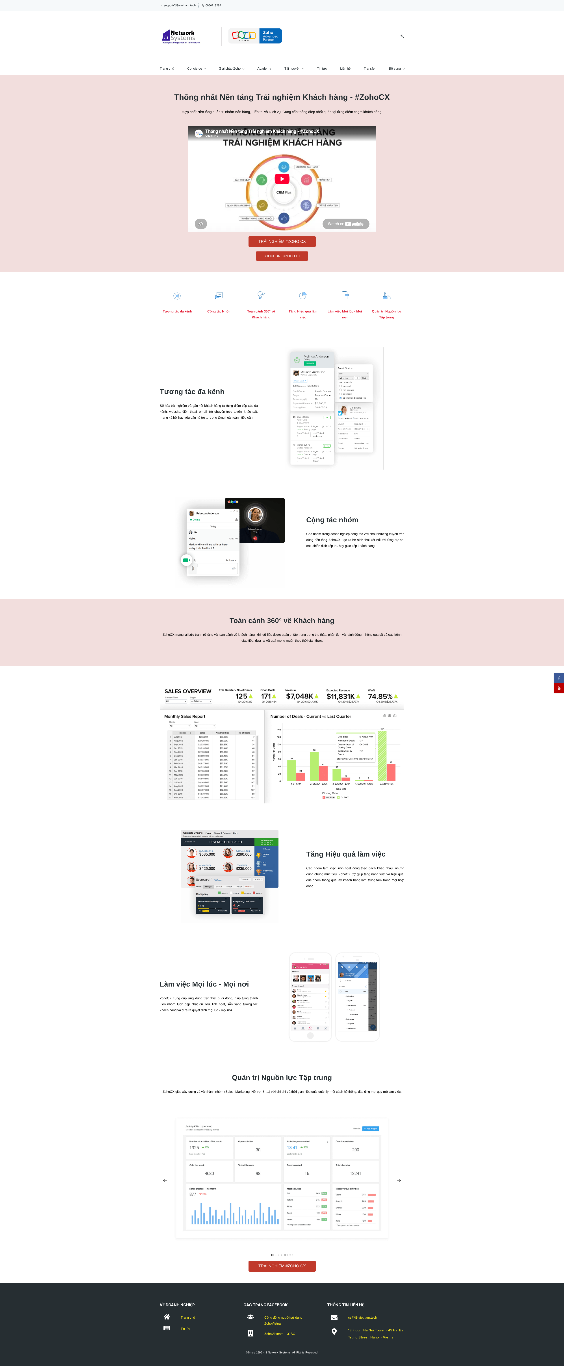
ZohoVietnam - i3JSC (279, 1334)
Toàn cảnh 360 (258, 311)
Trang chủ (167, 68)
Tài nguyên (292, 68)
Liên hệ (345, 68)
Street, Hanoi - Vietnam (377, 1337)
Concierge (194, 68)
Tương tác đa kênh (177, 311)
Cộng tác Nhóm (219, 311)
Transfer (370, 68)
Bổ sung (395, 68)
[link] (334, 349)
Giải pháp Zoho (230, 68)
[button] (165, 1180)
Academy (264, 68)
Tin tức (322, 68)
